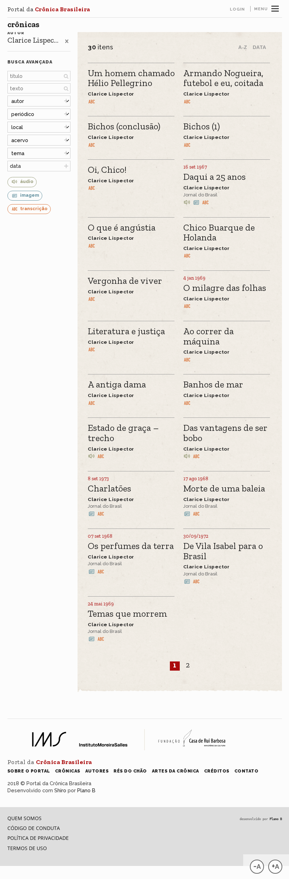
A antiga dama (117, 385)
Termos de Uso (27, 848)
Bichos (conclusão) (124, 127)
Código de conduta (33, 828)
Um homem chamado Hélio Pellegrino (131, 78)
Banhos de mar (213, 385)
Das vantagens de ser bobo (225, 433)
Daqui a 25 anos (214, 177)
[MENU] (275, 7)
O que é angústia (121, 228)
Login (237, 9)
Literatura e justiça (126, 331)
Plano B (86, 790)
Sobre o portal (28, 771)
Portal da (48, 9)
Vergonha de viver (125, 281)
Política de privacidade (38, 838)
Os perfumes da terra (131, 546)
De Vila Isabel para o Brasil (223, 551)
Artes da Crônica (175, 771)
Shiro (60, 790)
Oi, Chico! (107, 170)
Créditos (216, 771)
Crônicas (23, 24)
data (15, 166)
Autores (97, 771)
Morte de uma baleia (224, 489)
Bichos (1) (201, 127)
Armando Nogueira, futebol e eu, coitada (223, 78)
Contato (246, 771)
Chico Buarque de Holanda (219, 233)
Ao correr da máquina (208, 336)
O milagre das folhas (224, 288)
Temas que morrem (127, 614)
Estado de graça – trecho (123, 433)
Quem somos (24, 818)
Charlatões (109, 489)
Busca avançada (30, 62)
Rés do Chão (130, 771)
